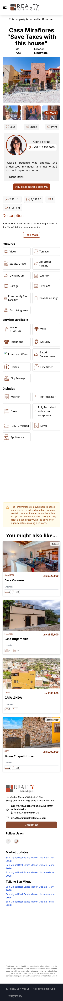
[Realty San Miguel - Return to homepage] (24, 7)
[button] (4, 7)
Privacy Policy (14, 996)
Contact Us (31, 824)
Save (12, 127)
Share (33, 127)
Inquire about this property (31, 187)
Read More (31, 235)
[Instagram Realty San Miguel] (16, 841)
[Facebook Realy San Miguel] (8, 841)
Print (54, 127)
